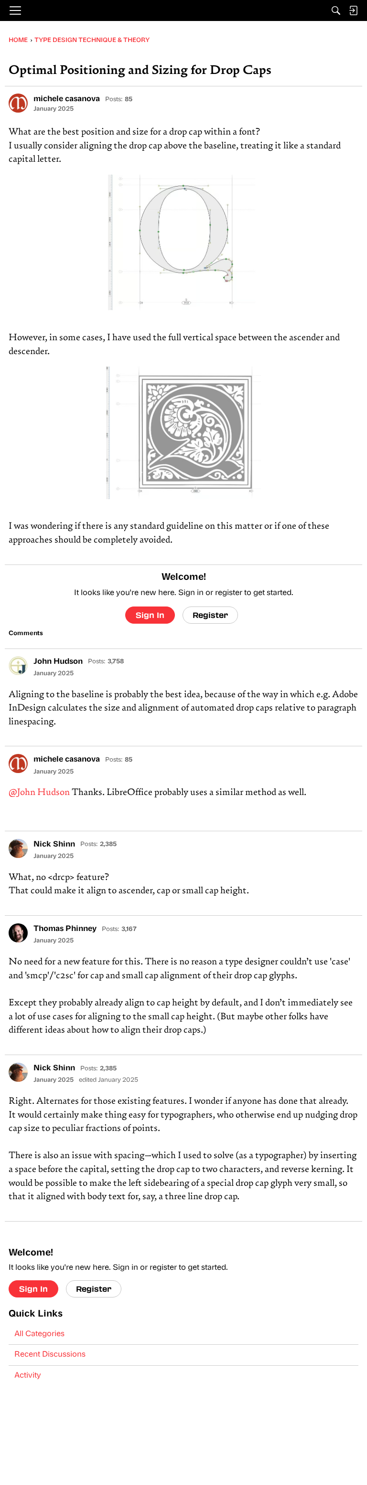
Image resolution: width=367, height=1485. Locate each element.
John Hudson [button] (58, 662)
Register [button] (210, 614)
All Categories (39, 1334)
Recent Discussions (50, 1355)
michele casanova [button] (66, 99)
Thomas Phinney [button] (65, 929)
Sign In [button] (150, 614)
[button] (18, 103)
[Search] (336, 10)
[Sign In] (353, 10)
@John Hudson (39, 792)
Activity (27, 1376)
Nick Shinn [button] (54, 844)
